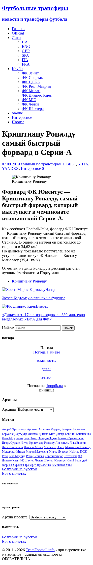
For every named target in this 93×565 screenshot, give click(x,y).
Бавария (67, 429)
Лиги (16, 37)
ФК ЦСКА (31, 82)
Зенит (34, 438)
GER (26, 51)
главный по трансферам (41, 164)
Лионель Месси (33, 447)
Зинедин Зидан (47, 438)
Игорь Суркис (11, 442)
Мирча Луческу (58, 451)
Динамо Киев (47, 434)
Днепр (60, 434)
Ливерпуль (62, 442)
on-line (17, 113)
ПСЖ (83, 451)
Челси (39, 460)
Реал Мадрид (17, 456)
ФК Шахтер (27, 460)
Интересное (22, 117)
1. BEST (69, 164)
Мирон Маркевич (37, 451)
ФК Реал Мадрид (36, 86)
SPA (25, 55)
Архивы (9, 409)
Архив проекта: (15, 517)
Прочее (18, 122)
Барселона (79, 429)
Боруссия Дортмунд (14, 434)
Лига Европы (78, 442)
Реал (5, 456)
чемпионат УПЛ (62, 465)
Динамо (33, 434)
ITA (25, 60)
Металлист (8, 451)
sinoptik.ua (54, 386)
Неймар (74, 451)
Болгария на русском (19, 469)
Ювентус (59, 460)
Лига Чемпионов (12, 447)
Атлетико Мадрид (49, 429)
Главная (18, 29)
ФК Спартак (32, 77)
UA (25, 42)
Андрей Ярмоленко (14, 429)
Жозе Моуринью (12, 438)
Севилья (38, 456)
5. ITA (83, 164)
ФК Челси (30, 104)
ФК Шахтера (33, 108)
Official (18, 33)
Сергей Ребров (54, 456)
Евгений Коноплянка (78, 434)
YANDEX (10, 168)
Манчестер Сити (54, 447)
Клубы (17, 69)
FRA (26, 64)
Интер (24, 442)
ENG (26, 46)
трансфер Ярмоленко (38, 465)
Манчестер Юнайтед (78, 447)
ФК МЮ (29, 100)
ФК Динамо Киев (37, 95)
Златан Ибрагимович (71, 438)
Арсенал (32, 429)
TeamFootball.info (40, 550)
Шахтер (48, 460)
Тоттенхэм (70, 456)
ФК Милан (31, 91)
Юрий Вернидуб (76, 460)
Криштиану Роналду (29, 281)
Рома (29, 456)
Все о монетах (14, 473)
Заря (27, 438)
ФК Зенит (30, 73)
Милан (20, 451)
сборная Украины (13, 465)
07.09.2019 (11, 164)
